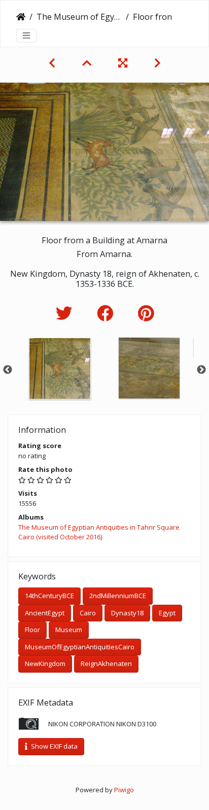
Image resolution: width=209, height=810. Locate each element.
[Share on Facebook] (107, 313)
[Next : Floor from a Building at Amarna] (157, 63)
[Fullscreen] (124, 63)
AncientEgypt (44, 612)
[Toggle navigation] (26, 35)
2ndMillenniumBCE (117, 595)
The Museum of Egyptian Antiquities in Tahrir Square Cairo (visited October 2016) (79, 16)
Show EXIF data (53, 746)
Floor (32, 629)
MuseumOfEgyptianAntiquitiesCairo (79, 646)
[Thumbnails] (88, 63)
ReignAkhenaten (106, 663)
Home (20, 17)
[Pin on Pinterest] (146, 313)
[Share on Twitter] (66, 313)
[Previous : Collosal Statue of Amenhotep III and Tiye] (53, 63)
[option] (59, 368)
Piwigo (124, 789)
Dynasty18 (127, 612)
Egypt (167, 612)
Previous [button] (8, 370)
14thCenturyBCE (49, 595)
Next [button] (201, 370)
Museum (68, 629)
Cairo (88, 612)
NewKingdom (45, 663)
